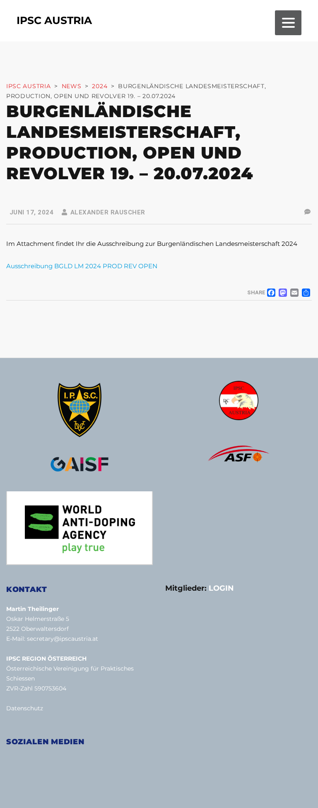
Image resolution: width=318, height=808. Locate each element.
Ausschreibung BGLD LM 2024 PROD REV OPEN (81, 266)
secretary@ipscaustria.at (62, 638)
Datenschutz (24, 708)
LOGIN (221, 588)
